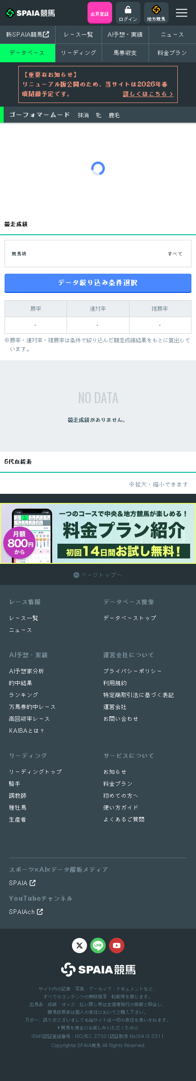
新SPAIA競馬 (24, 34)
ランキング (24, 695)
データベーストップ (130, 618)
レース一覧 (78, 34)
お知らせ (115, 772)
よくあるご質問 (124, 819)
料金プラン (118, 784)
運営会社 (115, 707)
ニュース (173, 34)
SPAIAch (23, 912)
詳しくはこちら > (148, 94)
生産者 (18, 819)
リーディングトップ (35, 772)
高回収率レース (30, 719)
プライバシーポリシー (133, 671)
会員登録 (100, 13)
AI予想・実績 (125, 34)
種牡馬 (18, 808)
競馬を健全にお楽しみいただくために (99, 1027)
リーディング (79, 52)
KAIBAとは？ (27, 731)
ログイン (128, 18)
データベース (27, 52)
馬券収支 (125, 52)
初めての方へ (121, 796)
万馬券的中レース (33, 707)
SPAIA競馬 (89, 1045)
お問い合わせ (121, 719)
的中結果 (21, 683)
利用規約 (115, 683)
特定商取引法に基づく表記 (139, 695)
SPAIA (19, 883)
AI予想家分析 (27, 671)
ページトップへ (101, 575)
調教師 (18, 796)
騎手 (15, 784)
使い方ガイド (121, 808)
